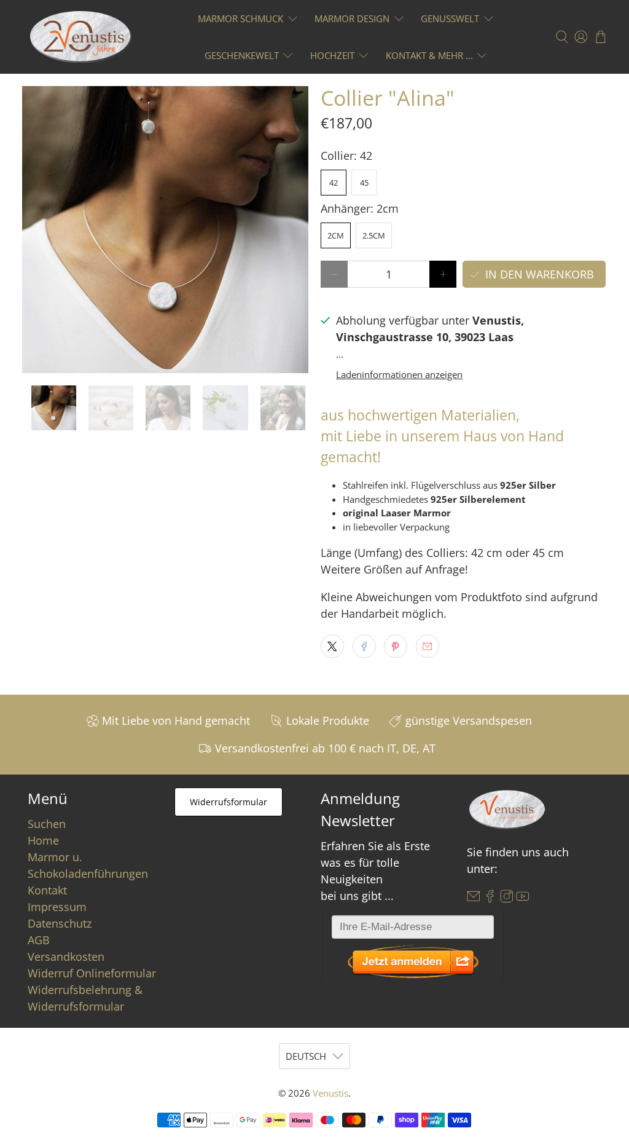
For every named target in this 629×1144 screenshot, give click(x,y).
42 (333, 182)
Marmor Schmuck (240, 18)
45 (364, 182)
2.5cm (373, 235)
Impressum (57, 906)
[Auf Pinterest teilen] (395, 646)
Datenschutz (60, 923)
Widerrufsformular (228, 802)
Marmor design (351, 18)
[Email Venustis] (473, 898)
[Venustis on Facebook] (490, 898)
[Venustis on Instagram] (507, 898)
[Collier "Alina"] (165, 229)
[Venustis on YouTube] (522, 898)
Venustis (330, 1093)
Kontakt (47, 890)
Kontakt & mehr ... (429, 55)
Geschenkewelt (242, 55)
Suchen (47, 823)
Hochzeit (332, 55)
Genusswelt (450, 18)
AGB (39, 940)
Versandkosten (66, 956)
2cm (335, 235)
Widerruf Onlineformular (92, 973)
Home (43, 840)
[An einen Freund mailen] (427, 646)
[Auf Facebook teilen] (364, 646)
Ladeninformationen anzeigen (399, 374)
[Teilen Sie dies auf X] (332, 646)
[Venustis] (80, 37)
